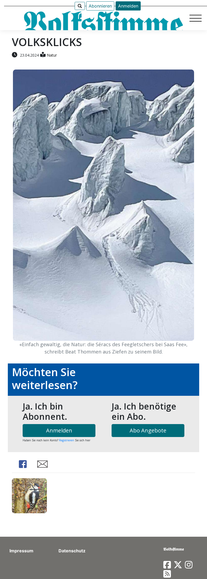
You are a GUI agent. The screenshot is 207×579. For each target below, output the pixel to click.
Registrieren (66, 440)
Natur (52, 55)
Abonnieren (100, 6)
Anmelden (128, 6)
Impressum (21, 550)
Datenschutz (71, 550)
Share (23, 464)
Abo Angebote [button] (148, 430)
